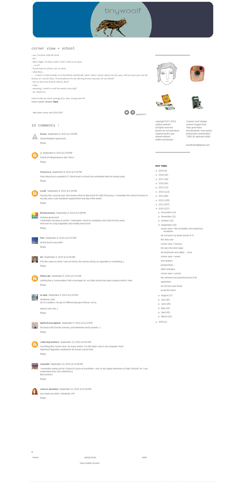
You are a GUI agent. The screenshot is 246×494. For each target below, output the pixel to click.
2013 (161, 196)
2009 (161, 322)
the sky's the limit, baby (172, 248)
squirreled (166, 282)
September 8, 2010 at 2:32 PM (67, 172)
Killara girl (45, 276)
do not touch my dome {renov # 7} (177, 235)
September (167, 225)
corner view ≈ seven (170, 256)
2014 (161, 192)
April (163, 312)
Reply (43, 143)
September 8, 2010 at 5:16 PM (62, 191)
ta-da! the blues (168, 290)
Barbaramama (47, 213)
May (163, 308)
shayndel (45, 364)
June (164, 304)
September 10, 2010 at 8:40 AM (75, 342)
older (144, 457)
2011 (161, 204)
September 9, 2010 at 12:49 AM (59, 257)
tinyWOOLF (141, 114)
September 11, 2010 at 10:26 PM (75, 389)
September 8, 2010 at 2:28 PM (57, 153)
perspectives (167, 265)
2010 (161, 208)
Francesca (45, 172)
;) (41, 153)
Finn (42, 238)
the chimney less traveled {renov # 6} (179, 277)
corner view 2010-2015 (53, 113)
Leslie (43, 191)
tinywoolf (123, 10)
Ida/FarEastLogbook (50, 323)
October (165, 220)
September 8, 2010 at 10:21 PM (61, 238)
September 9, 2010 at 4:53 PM (63, 295)
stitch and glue (168, 269)
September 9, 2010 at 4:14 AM (66, 276)
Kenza (43, 134)
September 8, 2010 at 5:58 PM (71, 213)
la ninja (43, 295)
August (165, 295)
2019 (161, 171)
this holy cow (167, 239)
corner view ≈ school (171, 273)
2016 (161, 183)
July (163, 300)
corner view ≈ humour (171, 244)
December (166, 212)
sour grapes (167, 260)
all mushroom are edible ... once (176, 252)
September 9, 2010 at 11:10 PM (77, 323)
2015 (161, 187)
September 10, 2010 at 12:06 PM (67, 364)
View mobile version (90, 463)
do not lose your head (171, 286)
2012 (161, 200)
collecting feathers (49, 342)
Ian (41, 257)
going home (90, 457)
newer (35, 457)
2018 (161, 175)
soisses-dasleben (49, 389)
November (166, 216)
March (164, 316)
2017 (161, 179)
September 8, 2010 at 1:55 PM (62, 134)
